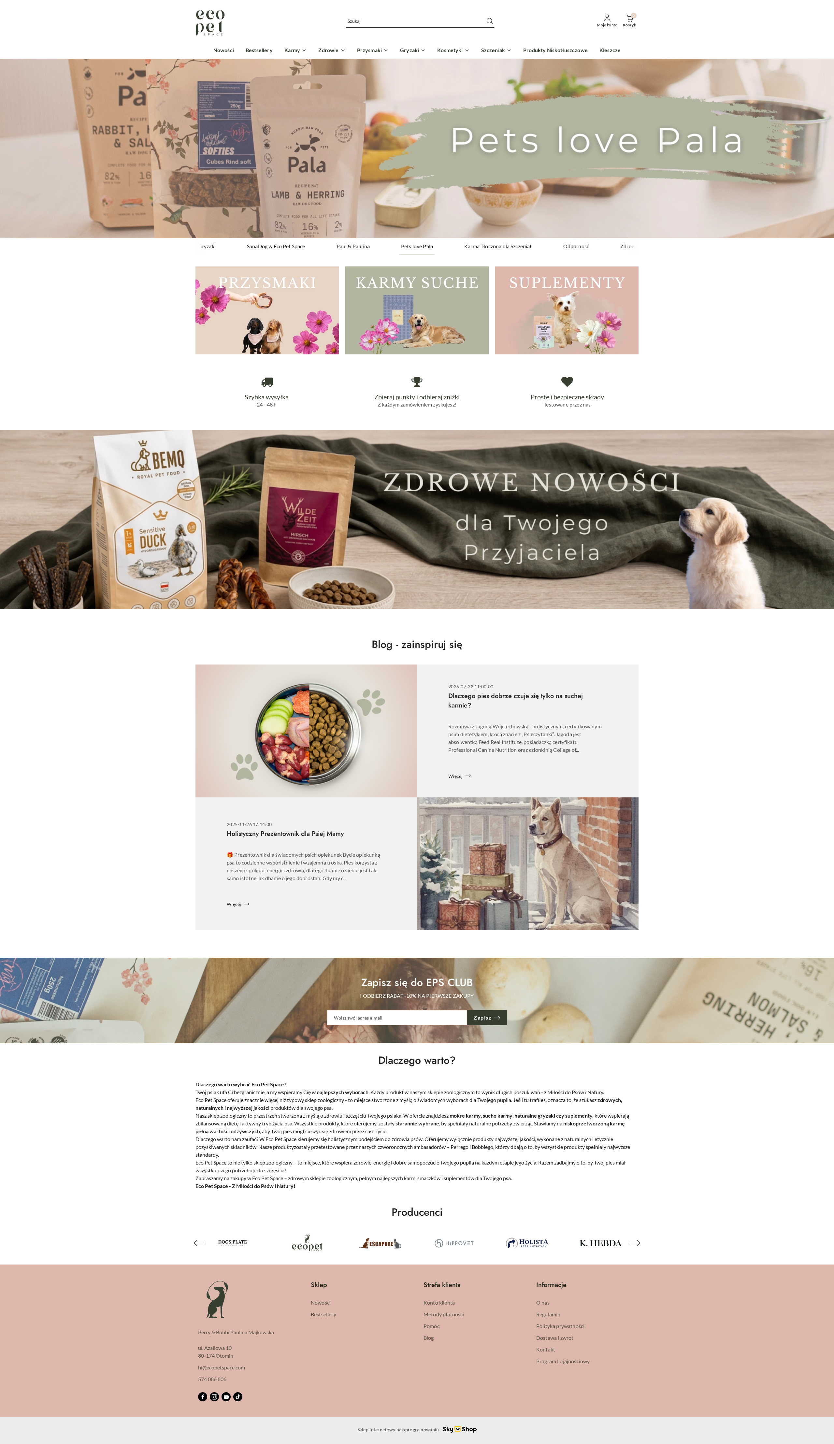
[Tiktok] (237, 1396)
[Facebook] (202, 1396)
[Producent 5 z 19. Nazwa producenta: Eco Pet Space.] (233, 1243)
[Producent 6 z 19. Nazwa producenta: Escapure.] (307, 1243)
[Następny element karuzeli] (634, 1243)
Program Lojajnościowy (563, 1361)
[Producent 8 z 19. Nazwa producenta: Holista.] (454, 1243)
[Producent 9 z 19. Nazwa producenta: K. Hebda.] (527, 1243)
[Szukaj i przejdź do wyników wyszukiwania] (489, 21)
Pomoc (431, 1326)
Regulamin (548, 1314)
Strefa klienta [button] (442, 1285)
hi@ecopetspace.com (221, 1367)
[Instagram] (214, 1396)
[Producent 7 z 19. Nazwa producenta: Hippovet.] (380, 1243)
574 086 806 (212, 1379)
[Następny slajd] (819, 148)
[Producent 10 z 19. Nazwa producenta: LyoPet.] (601, 1243)
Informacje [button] (551, 1285)
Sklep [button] (319, 1285)
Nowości (321, 1302)
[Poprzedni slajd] (14, 148)
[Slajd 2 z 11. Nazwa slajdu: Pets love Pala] (417, 148)
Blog (429, 1338)
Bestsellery (323, 1314)
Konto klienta (439, 1302)
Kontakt (545, 1349)
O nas (543, 1302)
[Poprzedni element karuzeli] (200, 1243)
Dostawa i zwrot (554, 1338)
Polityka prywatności (560, 1326)
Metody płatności (444, 1314)
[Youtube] (226, 1396)
